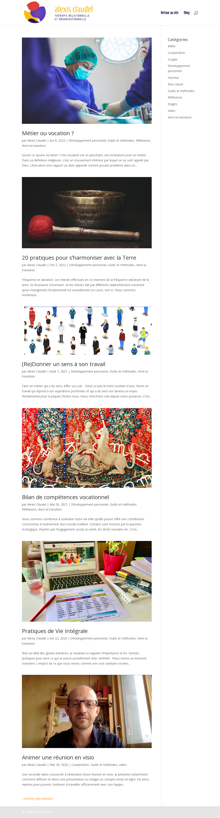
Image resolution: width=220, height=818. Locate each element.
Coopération (80, 765)
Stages (172, 104)
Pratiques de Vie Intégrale (55, 631)
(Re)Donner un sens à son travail (63, 364)
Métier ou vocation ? (48, 133)
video (123, 765)
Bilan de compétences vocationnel (65, 497)
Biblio (172, 46)
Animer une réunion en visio (58, 757)
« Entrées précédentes (37, 799)
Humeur (173, 78)
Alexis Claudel (36, 140)
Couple (172, 59)
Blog (186, 13)
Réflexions (143, 140)
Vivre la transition (34, 146)
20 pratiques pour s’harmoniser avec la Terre (79, 257)
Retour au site (170, 13)
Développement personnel (87, 140)
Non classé (175, 84)
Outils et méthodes (120, 140)
